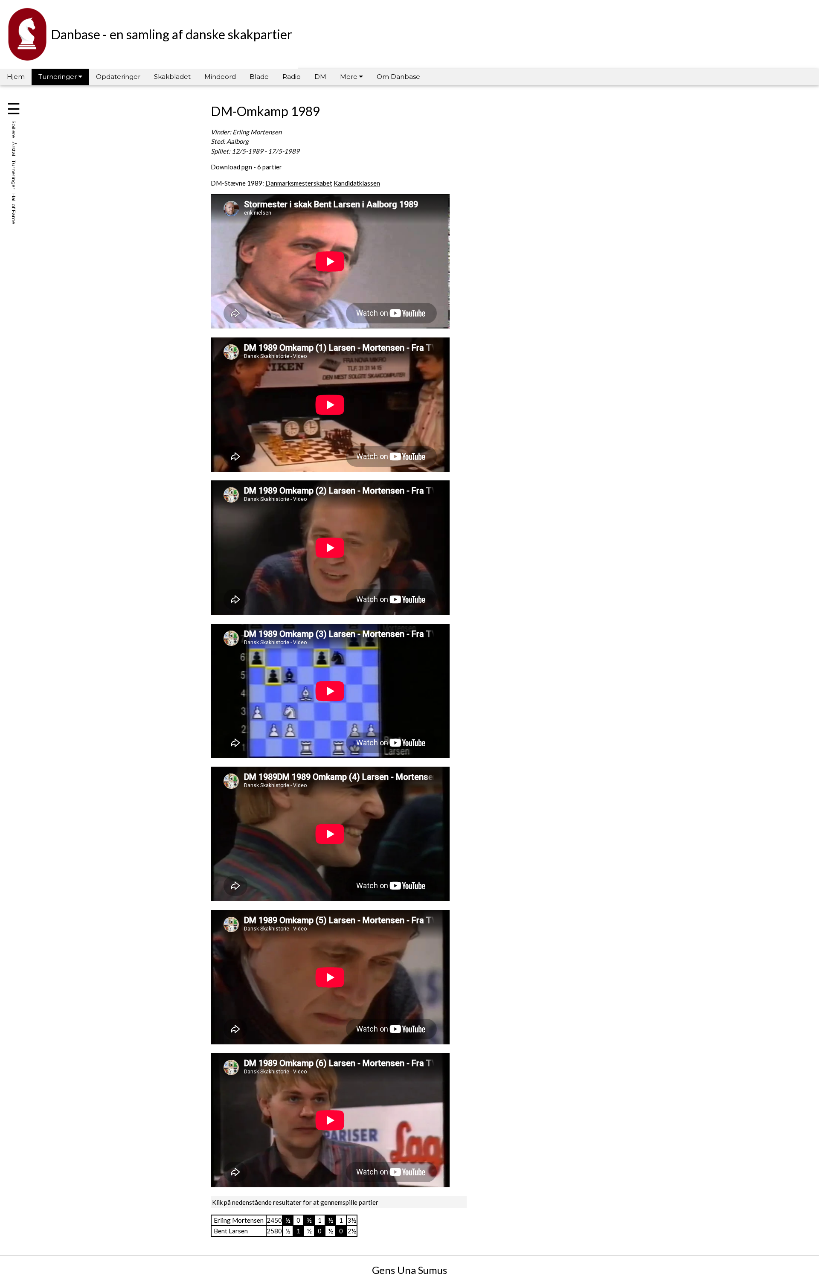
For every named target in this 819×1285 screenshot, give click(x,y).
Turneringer (58, 77)
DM (320, 77)
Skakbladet (172, 77)
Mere (349, 77)
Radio (291, 77)
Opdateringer (118, 77)
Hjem (16, 77)
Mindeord (220, 77)
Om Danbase (398, 77)
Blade (259, 77)
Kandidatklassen (357, 183)
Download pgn (231, 167)
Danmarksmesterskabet (298, 183)
